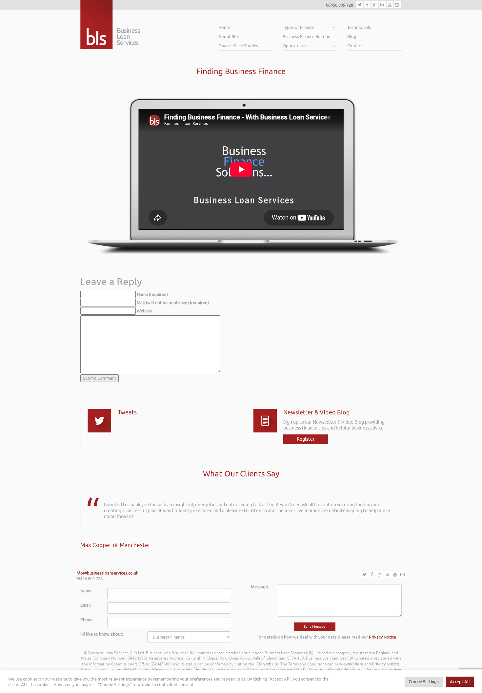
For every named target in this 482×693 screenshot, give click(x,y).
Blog (351, 36)
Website (144, 311)
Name (85, 591)
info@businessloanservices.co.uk (106, 573)
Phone (86, 619)
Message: (260, 587)
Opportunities (296, 46)
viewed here (351, 664)
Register (305, 439)
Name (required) (152, 294)
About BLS (228, 36)
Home (224, 27)
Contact (354, 46)
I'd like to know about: (101, 634)
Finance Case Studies (238, 46)
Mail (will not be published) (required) (173, 302)
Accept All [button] (460, 681)
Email (85, 605)
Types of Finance (298, 27)
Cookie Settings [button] (424, 681)
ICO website (266, 664)
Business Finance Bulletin (306, 36)
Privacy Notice (382, 637)
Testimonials (359, 27)
